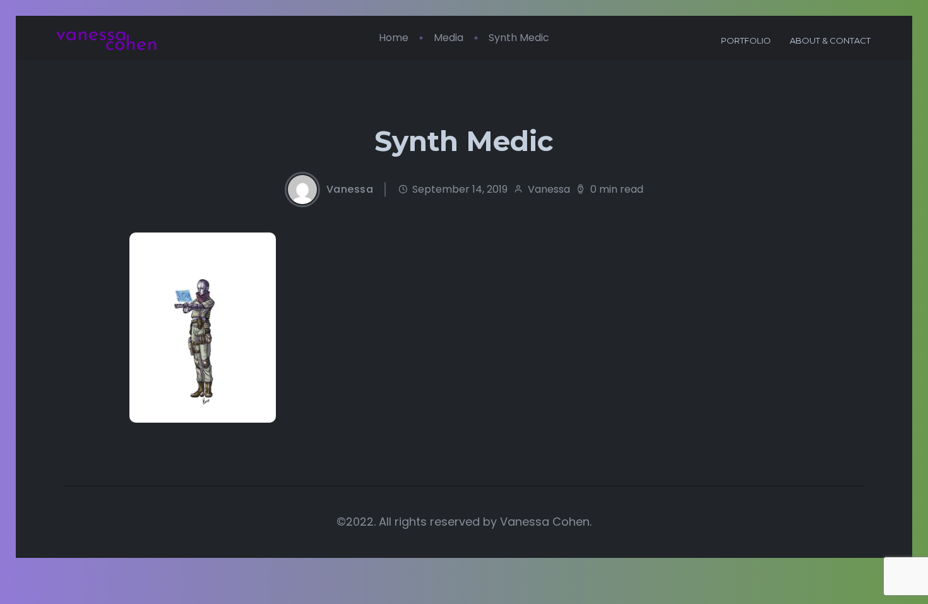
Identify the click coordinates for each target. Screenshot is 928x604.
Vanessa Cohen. (546, 521)
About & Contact (830, 40)
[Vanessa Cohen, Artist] (106, 41)
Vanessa (350, 189)
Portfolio (746, 40)
